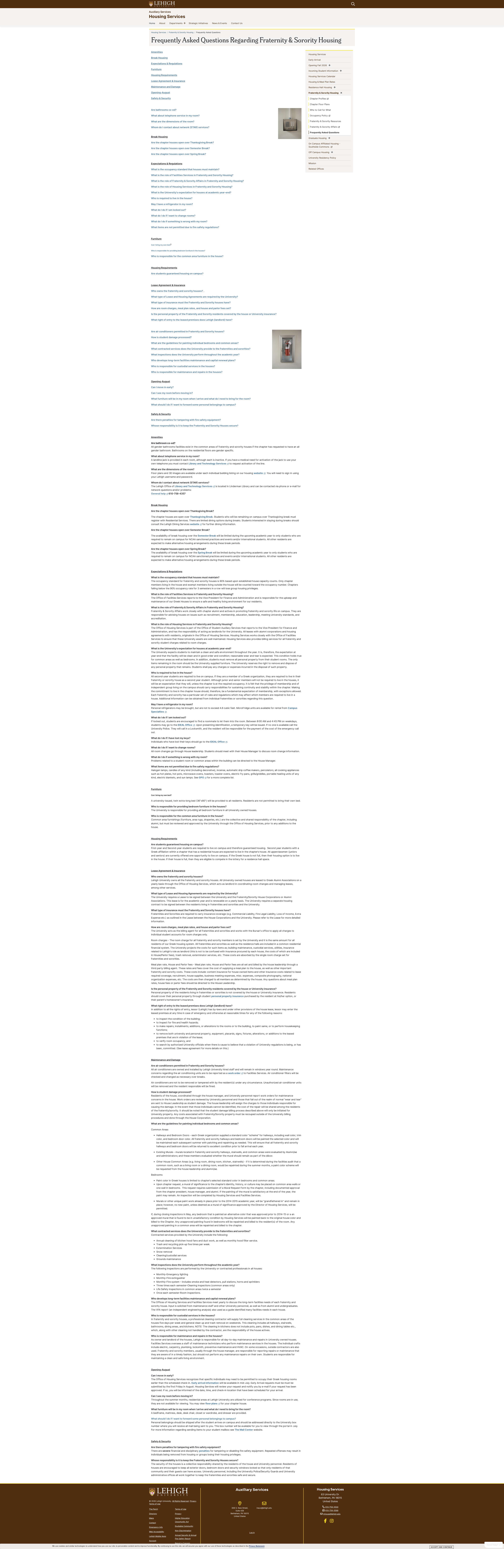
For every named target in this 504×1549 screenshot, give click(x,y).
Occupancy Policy (319, 115)
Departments (176, 23)
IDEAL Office (185, 725)
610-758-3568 (331, 1510)
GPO (201, 777)
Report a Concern (182, 1543)
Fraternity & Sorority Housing (181, 32)
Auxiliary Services (160, 11)
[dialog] (252, 1546)
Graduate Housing (318, 138)
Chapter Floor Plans (320, 104)
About (162, 23)
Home (152, 23)
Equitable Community (184, 1526)
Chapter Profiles (318, 98)
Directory (153, 1513)
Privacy (193, 1501)
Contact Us (237, 23)
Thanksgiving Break (201, 516)
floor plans (211, 1403)
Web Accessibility (156, 1531)
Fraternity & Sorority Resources (325, 121)
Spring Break (205, 552)
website (258, 473)
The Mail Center (244, 1429)
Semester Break (207, 535)
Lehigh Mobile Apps (157, 1536)
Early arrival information (205, 1383)
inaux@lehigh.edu (264, 1505)
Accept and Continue (441, 1547)
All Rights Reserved (180, 1501)
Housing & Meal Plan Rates (326, 81)
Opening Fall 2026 (318, 65)
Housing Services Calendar (326, 76)
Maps (151, 1518)
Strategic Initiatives (199, 23)
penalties (204, 1450)
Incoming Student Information (324, 70)
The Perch (153, 1509)
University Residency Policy (327, 157)
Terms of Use (154, 1504)
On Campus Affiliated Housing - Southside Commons (324, 145)
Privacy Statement (256, 1546)
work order (234, 1073)
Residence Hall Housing (321, 87)
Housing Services (167, 16)
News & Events (220, 23)
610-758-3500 (331, 1507)
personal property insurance (227, 996)
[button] (352, 4)
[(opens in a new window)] (162, 4)
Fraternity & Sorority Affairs (323, 126)
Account (152, 1540)
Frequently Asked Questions (324, 132)
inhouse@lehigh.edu (331, 1514)
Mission (317, 163)
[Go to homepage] (173, 1492)
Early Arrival (319, 59)
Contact (152, 1522)
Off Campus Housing (319, 152)
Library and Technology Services (207, 463)
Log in (252, 1532)
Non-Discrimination (183, 1530)
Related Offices (320, 168)
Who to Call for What (320, 109)
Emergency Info (156, 1527)
